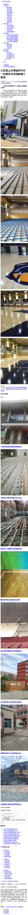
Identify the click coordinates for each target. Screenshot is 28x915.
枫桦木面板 (10, 12)
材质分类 (6, 850)
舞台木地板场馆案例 (12, 38)
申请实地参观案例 (22, 81)
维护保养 (9, 46)
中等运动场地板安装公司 (10, 829)
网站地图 (20, 906)
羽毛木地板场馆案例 (12, 36)
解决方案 (6, 23)
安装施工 (9, 48)
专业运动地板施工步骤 (10, 840)
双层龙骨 (9, 15)
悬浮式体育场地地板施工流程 (12, 832)
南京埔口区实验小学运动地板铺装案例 (16, 387)
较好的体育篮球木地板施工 (11, 838)
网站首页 (6, 4)
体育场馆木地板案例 (12, 39)
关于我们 (6, 51)
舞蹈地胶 (9, 22)
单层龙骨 (9, 14)
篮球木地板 (10, 25)
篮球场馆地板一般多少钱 (10, 842)
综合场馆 (9, 30)
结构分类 (6, 859)
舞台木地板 (10, 28)
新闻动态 (6, 49)
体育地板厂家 (10, 56)
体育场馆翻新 (10, 31)
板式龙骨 (9, 18)
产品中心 (6, 5)
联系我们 (9, 52)
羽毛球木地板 (10, 27)
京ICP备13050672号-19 (12, 906)
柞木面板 (9, 9)
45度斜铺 (9, 20)
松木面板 (9, 10)
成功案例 (6, 33)
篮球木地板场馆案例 (12, 35)
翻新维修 (9, 44)
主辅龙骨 (9, 17)
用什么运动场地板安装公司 (11, 833)
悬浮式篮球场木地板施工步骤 (12, 843)
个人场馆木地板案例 (12, 41)
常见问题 (6, 43)
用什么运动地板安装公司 (10, 830)
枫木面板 (9, 7)
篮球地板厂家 (10, 57)
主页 (5, 61)
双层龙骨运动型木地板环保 (11, 837)
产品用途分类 (5, 847)
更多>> (3, 397)
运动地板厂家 (10, 54)
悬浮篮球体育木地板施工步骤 (12, 835)
